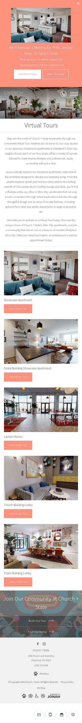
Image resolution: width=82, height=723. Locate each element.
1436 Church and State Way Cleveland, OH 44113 (41, 658)
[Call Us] (63, 94)
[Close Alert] (78, 4)
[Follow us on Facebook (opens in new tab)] (37, 644)
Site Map (41, 687)
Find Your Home (37, 632)
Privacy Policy (67, 681)
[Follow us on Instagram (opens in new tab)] (44, 644)
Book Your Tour (38, 621)
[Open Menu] (74, 94)
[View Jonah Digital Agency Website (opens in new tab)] (53, 696)
